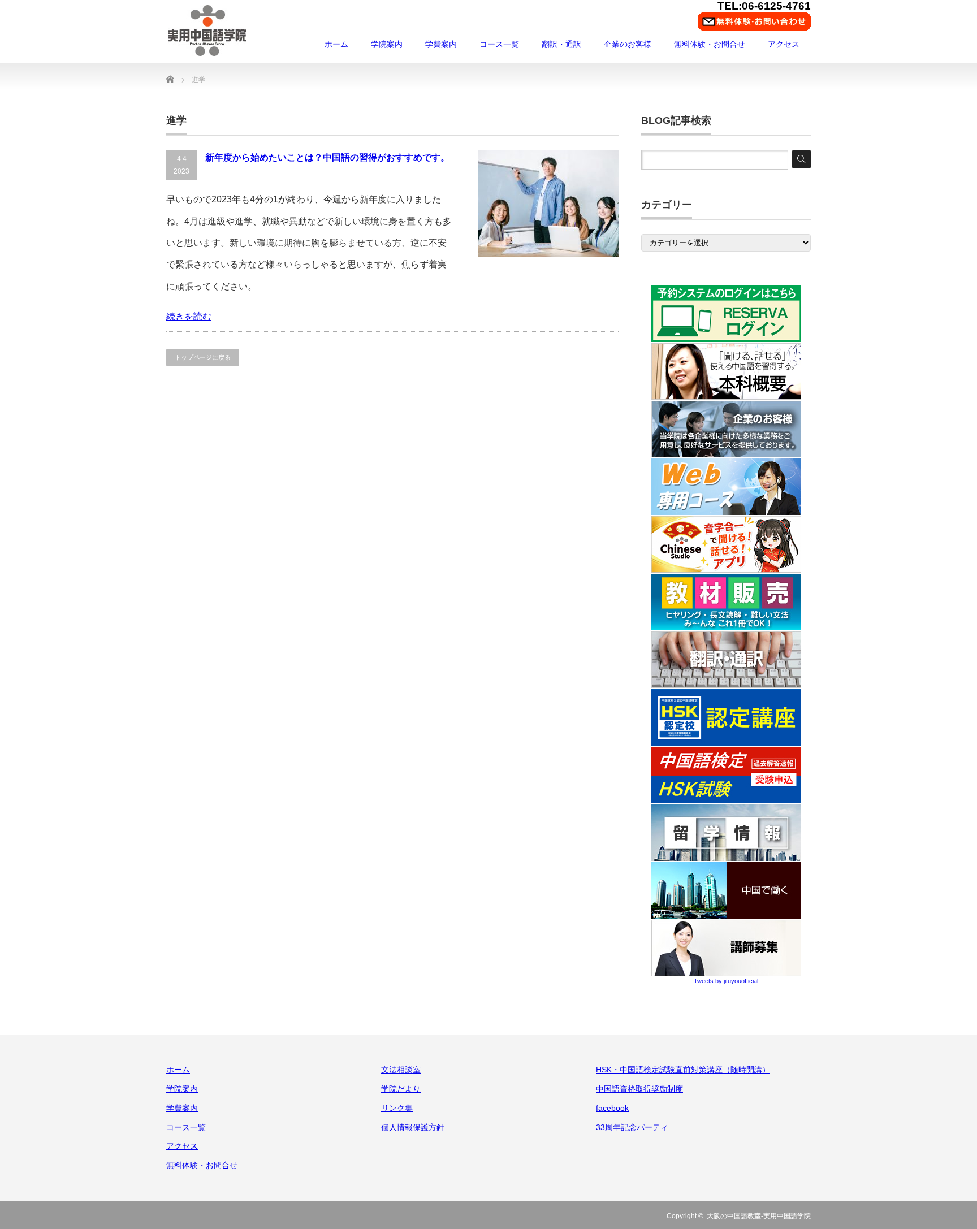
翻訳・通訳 (561, 44)
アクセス (783, 44)
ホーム (336, 44)
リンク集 (397, 1108)
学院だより (401, 1088)
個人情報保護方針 (412, 1127)
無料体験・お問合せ (709, 44)
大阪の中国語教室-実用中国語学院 (759, 1216)
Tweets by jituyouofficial (726, 980)
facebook (612, 1108)
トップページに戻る (203, 357)
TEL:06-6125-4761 (764, 6)
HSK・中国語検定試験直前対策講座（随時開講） (683, 1069)
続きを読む (188, 316)
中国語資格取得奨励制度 (639, 1088)
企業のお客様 (627, 44)
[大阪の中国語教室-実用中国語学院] (207, 30)
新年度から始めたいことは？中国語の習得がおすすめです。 (327, 157)
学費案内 (441, 44)
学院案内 (387, 44)
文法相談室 (401, 1069)
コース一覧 (499, 44)
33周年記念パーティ (632, 1127)
